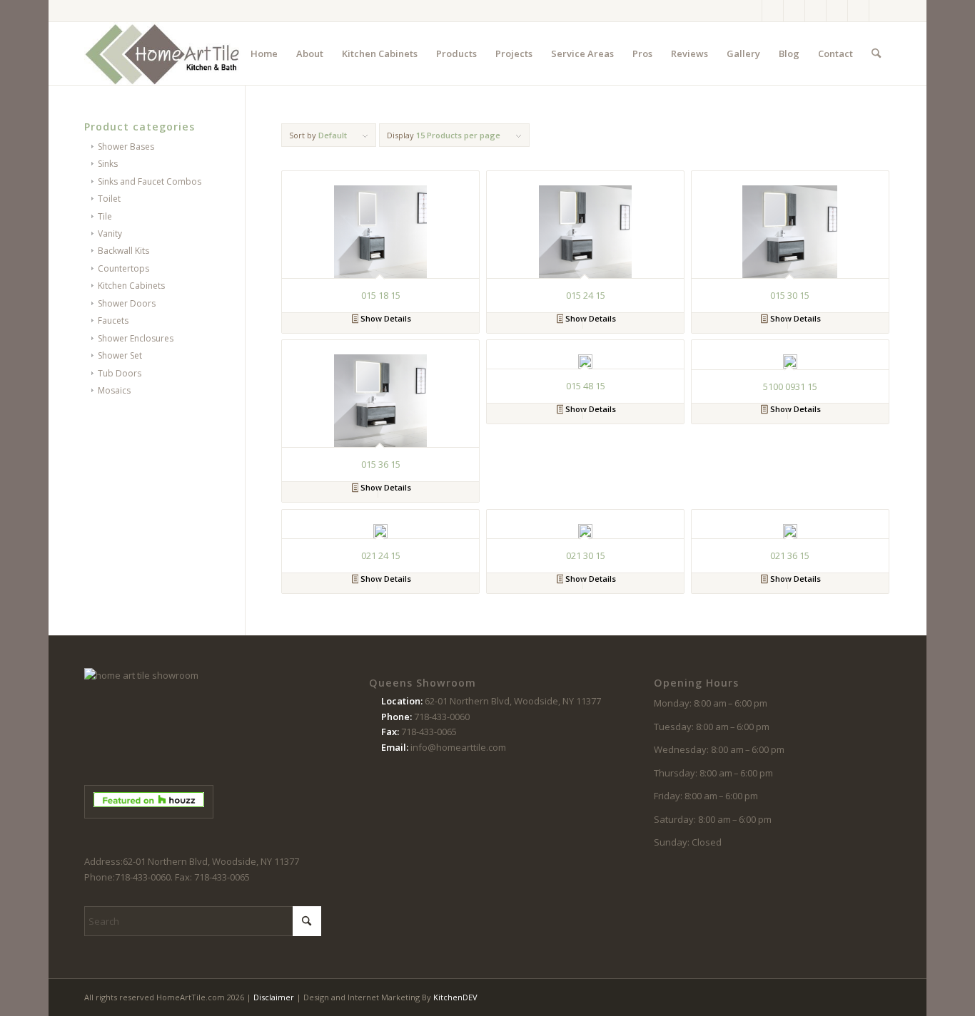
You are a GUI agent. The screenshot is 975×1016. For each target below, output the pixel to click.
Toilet (109, 199)
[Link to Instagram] (772, 10)
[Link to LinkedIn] (880, 10)
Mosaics (114, 390)
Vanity (110, 233)
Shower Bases (126, 146)
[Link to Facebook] (751, 10)
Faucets (113, 320)
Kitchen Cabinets (131, 285)
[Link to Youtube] (837, 10)
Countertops (123, 268)
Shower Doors (127, 303)
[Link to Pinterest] (815, 10)
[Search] (876, 53)
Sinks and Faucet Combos (149, 181)
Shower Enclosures (135, 338)
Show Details (384, 318)
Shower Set (120, 355)
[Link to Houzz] (858, 10)
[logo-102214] (162, 53)
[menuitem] (264, 53)
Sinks (108, 164)
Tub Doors (119, 373)
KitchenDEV (455, 997)
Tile (105, 216)
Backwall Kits (123, 251)
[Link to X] (794, 10)
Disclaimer (273, 997)
